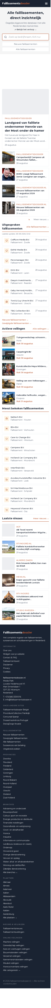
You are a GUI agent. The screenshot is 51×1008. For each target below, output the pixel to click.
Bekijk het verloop (27, 29)
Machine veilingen (11, 942)
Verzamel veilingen (12, 956)
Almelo (6, 886)
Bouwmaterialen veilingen (15, 952)
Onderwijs (7, 847)
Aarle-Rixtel (8, 907)
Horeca (6, 833)
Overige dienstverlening (14, 854)
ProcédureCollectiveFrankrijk (16, 713)
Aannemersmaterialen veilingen (17, 959)
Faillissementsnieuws (12, 928)
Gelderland (8, 769)
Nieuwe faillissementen (25, 44)
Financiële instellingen (13, 823)
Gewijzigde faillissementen (15, 738)
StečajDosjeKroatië (12, 724)
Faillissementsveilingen (13, 932)
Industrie (7, 837)
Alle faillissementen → (37, 227)
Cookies (6, 672)
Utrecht (6, 790)
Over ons (7, 650)
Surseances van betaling (14, 745)
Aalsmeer (7, 889)
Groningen (8, 773)
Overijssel (7, 787)
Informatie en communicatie (16, 840)
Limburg (7, 776)
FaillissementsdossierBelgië (16, 709)
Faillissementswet (11, 661)
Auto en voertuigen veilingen (16, 949)
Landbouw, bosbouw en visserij (17, 844)
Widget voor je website (13, 654)
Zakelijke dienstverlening (14, 869)
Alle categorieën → (11, 970)
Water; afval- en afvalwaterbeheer (18, 862)
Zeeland (7, 794)
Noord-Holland (9, 783)
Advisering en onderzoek (14, 808)
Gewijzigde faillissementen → (17, 323)
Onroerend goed (10, 851)
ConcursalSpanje (11, 717)
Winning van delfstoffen (14, 865)
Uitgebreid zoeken (11, 749)
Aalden (6, 910)
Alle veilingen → (41, 328)
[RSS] (29, 219)
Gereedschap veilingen (13, 945)
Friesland (7, 766)
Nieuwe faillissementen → (15, 320)
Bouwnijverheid (10, 812)
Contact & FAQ (10, 657)
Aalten (6, 893)
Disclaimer (8, 664)
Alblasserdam (9, 896)
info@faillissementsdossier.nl (18, 700)
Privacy (6, 668)
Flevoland (7, 762)
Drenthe (7, 759)
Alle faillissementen (25, 49)
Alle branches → (10, 872)
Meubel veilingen (11, 963)
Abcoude (7, 900)
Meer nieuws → (41, 219)
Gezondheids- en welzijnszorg (16, 826)
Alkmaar (7, 882)
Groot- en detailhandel (13, 830)
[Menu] (46, 3)
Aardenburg (8, 914)
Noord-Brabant (10, 780)
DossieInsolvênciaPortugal (15, 720)
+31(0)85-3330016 (13, 697)
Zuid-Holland (9, 798)
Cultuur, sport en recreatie (15, 815)
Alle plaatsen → (10, 917)
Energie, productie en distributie (17, 819)
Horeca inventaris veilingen (15, 966)
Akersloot (7, 903)
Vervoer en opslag (11, 858)
